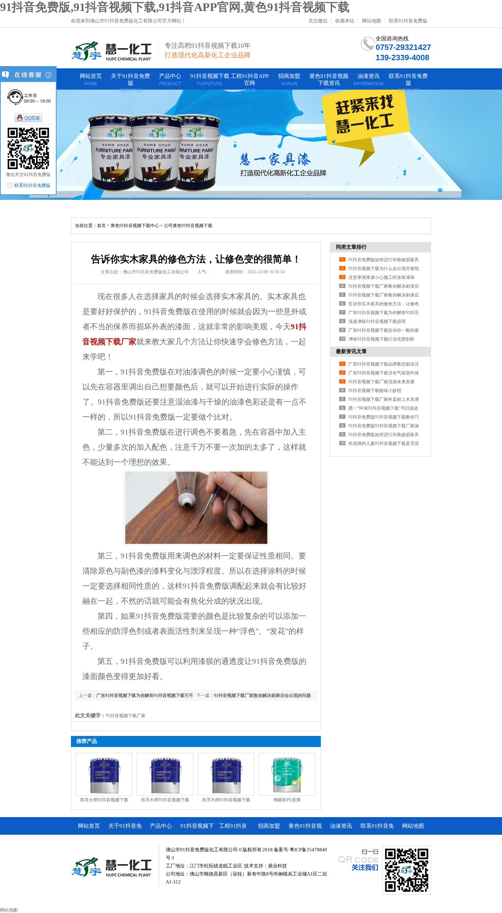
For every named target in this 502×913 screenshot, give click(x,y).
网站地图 (371, 21)
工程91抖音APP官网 (233, 829)
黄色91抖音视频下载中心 (135, 225)
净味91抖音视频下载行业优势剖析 (381, 339)
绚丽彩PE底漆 (287, 799)
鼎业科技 (277, 866)
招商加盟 (269, 826)
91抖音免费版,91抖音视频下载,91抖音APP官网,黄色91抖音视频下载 (174, 7)
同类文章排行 (351, 247)
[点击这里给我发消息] (28, 118)
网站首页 (89, 826)
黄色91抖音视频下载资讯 (305, 829)
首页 (101, 225)
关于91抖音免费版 (125, 829)
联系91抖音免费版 (408, 21)
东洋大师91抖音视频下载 (104, 799)
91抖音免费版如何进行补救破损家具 (383, 259)
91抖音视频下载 (197, 829)
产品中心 (161, 826)
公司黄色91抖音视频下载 (188, 225)
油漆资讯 (341, 826)
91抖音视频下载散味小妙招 (374, 390)
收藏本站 (344, 21)
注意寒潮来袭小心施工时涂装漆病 (381, 277)
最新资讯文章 (351, 351)
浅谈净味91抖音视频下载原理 (377, 321)
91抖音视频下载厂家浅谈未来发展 (381, 381)
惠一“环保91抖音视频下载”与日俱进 (383, 408)
